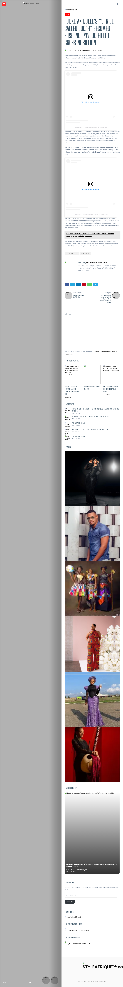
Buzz (67, 14)
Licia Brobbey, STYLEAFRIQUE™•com (79, 50)
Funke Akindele (85, 253)
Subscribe (70, 902)
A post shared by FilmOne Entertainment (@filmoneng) (90, 127)
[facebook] (8, 982)
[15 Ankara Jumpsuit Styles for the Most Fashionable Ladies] (92, 644)
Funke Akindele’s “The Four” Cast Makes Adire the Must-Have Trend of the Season (90, 430)
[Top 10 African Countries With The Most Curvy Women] (92, 478)
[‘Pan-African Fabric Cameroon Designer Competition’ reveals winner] (92, 589)
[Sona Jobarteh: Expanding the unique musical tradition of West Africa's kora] (92, 754)
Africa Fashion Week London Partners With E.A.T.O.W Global (110, 389)
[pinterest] (21, 982)
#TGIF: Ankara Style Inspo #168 (79, 423)
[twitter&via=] (13, 982)
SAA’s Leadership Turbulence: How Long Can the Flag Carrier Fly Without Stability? (90, 416)
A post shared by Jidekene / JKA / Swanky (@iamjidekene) (90, 214)
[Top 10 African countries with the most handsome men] (92, 534)
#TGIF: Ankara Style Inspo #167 (78, 436)
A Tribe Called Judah (72, 253)
